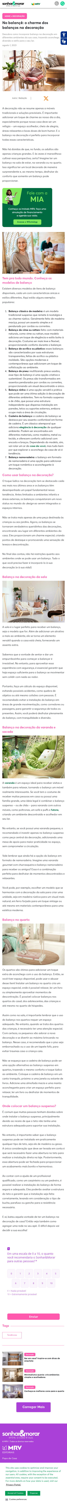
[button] (16, 1499)
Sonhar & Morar (13, 3)
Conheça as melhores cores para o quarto (44, 1391)
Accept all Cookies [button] (15, 1493)
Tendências (12, 1335)
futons (54, 810)
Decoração (18, 16)
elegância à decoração (33, 427)
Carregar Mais (33, 1407)
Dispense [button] (34, 1493)
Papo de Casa (9, 1458)
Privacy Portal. (13, 1485)
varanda (10, 783)
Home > (8, 16)
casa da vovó (38, 446)
